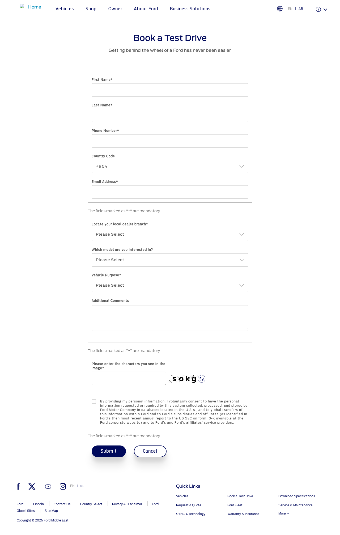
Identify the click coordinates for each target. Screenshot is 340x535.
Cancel (150, 451)
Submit (109, 451)
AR (301, 9)
